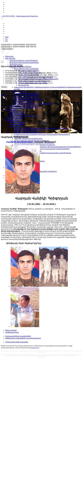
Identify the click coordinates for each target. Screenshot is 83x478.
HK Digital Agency (34, 348)
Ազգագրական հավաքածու (26, 97)
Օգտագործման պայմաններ (18, 336)
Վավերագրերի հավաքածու (26, 95)
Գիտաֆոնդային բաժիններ (26, 69)
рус (6, 39)
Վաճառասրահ (12, 332)
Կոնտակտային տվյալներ (16, 342)
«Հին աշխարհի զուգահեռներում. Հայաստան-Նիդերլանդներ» (42, 149)
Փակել (4, 87)
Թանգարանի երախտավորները (24, 62)
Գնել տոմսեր (11, 330)
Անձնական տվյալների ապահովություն (23, 338)
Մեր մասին (10, 58)
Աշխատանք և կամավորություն (24, 108)
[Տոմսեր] (9, 53)
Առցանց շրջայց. (17, 126)
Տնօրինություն (16, 65)
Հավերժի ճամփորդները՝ (19, 142)
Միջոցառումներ (17, 124)
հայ (6, 37)
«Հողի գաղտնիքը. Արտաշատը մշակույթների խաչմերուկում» (41, 128)
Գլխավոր (9, 56)
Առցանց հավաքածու (23, 101)
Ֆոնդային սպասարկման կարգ (24, 116)
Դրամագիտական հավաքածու (28, 99)
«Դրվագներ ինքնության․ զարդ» (28, 132)
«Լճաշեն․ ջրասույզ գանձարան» (28, 138)
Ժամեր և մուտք (17, 112)
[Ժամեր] (3, 53)
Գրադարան (23, 85)
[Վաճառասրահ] (6, 53)
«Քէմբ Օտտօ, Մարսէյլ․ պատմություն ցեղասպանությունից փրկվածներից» (47, 147)
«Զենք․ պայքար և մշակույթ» (26, 130)
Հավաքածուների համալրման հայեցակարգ (34, 104)
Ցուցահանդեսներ (18, 122)
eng (6, 41)
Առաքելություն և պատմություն (24, 60)
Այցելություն (10, 110)
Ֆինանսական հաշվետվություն (24, 106)
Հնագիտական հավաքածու (26, 93)
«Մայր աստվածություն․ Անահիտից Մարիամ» (34, 145)
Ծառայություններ (18, 114)
